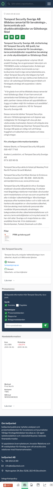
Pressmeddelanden (16, 313)
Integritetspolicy (9, 478)
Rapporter (12, 316)
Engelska (23, 305)
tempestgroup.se (11, 265)
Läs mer (8, 280)
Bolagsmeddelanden (16, 320)
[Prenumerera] (45, 325)
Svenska (11, 305)
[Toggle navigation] (49, 3)
